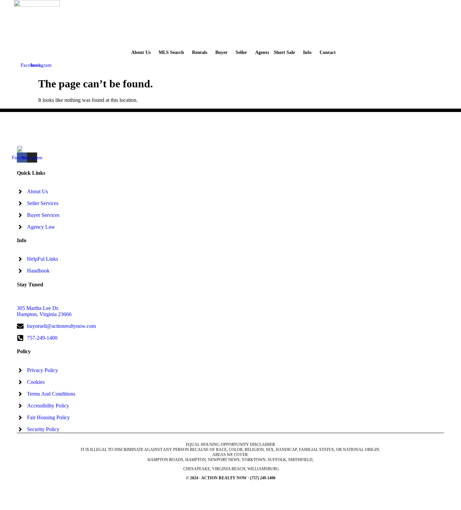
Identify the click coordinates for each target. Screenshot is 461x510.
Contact (328, 52)
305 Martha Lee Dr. (38, 308)
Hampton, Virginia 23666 (44, 314)
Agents (262, 52)
